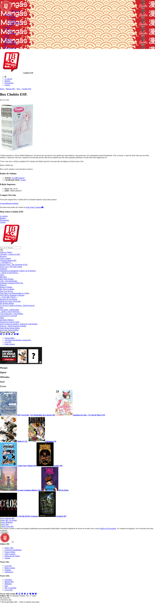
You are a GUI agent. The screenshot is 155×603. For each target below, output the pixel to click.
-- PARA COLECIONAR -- (10, 312)
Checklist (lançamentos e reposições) (18, 340)
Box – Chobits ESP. (24, 89)
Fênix (2, 318)
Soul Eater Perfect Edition (9, 330)
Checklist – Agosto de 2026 (10, 254)
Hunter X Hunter (6, 287)
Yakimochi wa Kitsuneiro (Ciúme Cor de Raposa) (18, 271)
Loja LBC (8, 566)
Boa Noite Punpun (6, 279)
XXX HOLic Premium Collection (12, 295)
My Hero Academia (7, 289)
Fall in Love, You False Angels (11, 267)
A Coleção (8, 79)
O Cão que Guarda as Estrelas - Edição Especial (17, 305)
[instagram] (9, 334)
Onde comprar (10, 344)
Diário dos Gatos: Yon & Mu (10, 301)
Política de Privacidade (108, 528)
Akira (2, 275)
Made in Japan (10, 568)
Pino (1, 307)
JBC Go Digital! (10, 588)
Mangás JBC (10, 89)
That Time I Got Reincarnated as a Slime (14, 293)
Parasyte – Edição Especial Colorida (13, 326)
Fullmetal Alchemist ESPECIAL (11, 283)
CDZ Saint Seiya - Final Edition (11, 314)
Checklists (8, 580)
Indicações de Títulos (12, 556)
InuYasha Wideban (7, 320)
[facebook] (1, 334)
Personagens (9, 83)
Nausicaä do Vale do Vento (9, 322)
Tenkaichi (3, 269)
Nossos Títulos (10, 552)
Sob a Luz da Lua (6, 291)
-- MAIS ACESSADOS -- (9, 273)
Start (6, 586)
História (7, 81)
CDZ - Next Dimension (8, 281)
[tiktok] (12, 334)
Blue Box (3, 277)
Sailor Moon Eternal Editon (10, 328)
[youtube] (4, 334)
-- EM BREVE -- (6, 262)
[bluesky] (17, 334)
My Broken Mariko (7, 303)
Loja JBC (8, 342)
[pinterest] (6, 334)
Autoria (7, 85)
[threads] (15, 334)
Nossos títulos (10, 338)
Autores (7, 558)
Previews (3, 256)
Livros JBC (9, 590)
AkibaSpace (9, 572)
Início (2, 89)
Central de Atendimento (13, 550)
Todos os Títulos (6, 252)
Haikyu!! (3, 285)
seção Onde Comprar (33, 207)
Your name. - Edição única (9, 310)
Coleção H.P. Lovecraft (8, 316)
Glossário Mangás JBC (8, 260)
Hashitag (8, 570)
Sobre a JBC (9, 548)
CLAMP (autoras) (18, 178)
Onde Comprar (5, 258)
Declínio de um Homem (8, 299)
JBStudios (8, 584)
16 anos (23, 180)
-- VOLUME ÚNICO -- (8, 297)
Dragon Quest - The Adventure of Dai (13, 265)
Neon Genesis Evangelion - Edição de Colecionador (18, 324)
